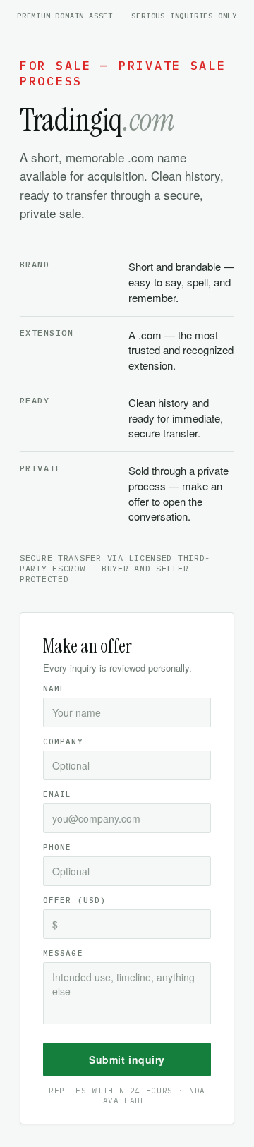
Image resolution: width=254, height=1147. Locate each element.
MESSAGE (63, 953)
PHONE (57, 847)
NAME (54, 688)
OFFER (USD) (74, 900)
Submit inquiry (127, 1059)
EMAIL (57, 794)
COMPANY (63, 741)
